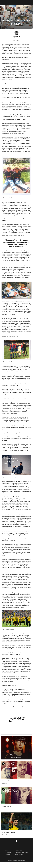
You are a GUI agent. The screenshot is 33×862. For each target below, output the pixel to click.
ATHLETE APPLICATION (20, 846)
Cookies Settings (19, 854)
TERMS (6, 850)
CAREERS (7, 848)
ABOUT (7, 846)
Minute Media (14, 860)
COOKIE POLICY (18, 850)
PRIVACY (17, 848)
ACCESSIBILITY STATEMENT (21, 852)
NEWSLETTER (8, 852)
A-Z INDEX (7, 854)
